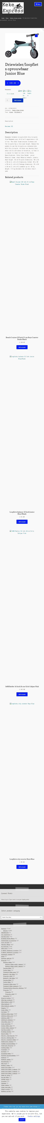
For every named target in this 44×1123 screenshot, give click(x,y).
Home (3, 18)
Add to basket (17, 100)
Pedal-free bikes (15, 18)
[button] (36, 35)
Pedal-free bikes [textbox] (21, 917)
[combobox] (22, 917)
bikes (11, 112)
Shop (7, 18)
